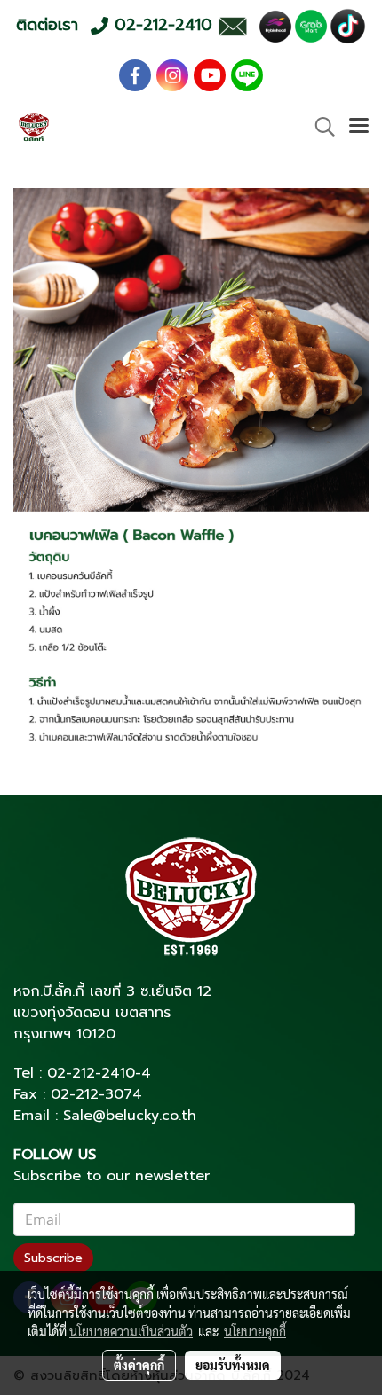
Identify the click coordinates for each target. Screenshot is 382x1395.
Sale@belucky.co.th (129, 1115)
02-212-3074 (96, 1094)
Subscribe (53, 1258)
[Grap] (311, 25)
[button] (319, 127)
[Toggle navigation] (358, 126)
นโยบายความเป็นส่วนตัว (131, 1331)
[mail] (232, 25)
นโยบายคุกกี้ (255, 1331)
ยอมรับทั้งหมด (232, 1365)
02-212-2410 (91, 1073)
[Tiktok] (348, 25)
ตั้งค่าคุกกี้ (139, 1365)
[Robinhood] (275, 25)
